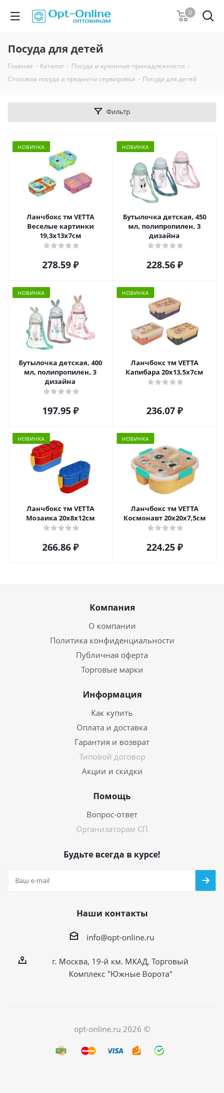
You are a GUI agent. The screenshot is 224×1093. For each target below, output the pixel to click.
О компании (112, 625)
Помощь (112, 796)
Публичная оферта (112, 655)
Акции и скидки (112, 771)
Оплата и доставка (112, 727)
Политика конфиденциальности (112, 640)
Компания (112, 607)
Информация (112, 694)
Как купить (112, 712)
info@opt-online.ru (120, 937)
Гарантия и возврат (112, 742)
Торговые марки (112, 669)
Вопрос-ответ (112, 814)
